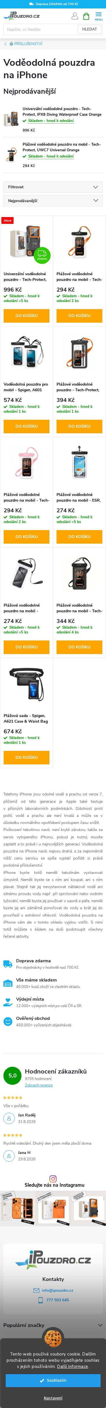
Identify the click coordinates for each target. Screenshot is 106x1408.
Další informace (72, 1366)
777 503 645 (57, 1300)
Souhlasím (56, 1380)
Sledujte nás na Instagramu (55, 1185)
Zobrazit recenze (39, 1085)
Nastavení (53, 1398)
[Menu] (98, 15)
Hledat (89, 29)
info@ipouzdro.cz (57, 1290)
